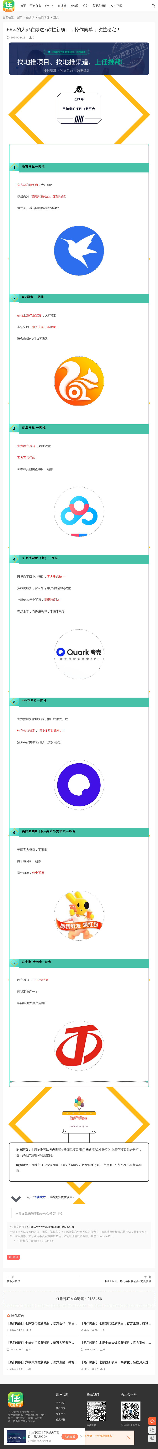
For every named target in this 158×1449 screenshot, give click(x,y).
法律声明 (60, 1408)
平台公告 (60, 1402)
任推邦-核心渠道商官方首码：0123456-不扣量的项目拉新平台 (8, 6)
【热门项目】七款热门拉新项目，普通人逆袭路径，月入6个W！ (39, 1343)
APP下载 (116, 5)
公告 (86, 5)
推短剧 (74, 5)
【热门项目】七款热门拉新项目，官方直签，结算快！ (114, 1323)
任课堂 (62, 5)
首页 (23, 5)
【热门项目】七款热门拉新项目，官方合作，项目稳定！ (41, 1323)
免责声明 (60, 1413)
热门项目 (13, 1257)
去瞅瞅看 (69, 1436)
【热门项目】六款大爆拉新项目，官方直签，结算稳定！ (41, 1362)
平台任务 (35, 5)
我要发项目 (99, 5)
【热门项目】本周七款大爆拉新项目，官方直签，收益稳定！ (114, 1343)
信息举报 (60, 1419)
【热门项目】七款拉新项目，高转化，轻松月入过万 (114, 1362)
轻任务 (49, 5)
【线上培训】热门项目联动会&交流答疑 (127, 1281)
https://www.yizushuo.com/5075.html (50, 1226)
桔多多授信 (13, 1281)
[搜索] (153, 6)
